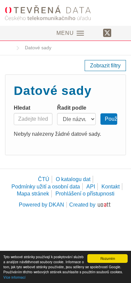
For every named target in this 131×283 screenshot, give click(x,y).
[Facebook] (95, 32)
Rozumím (107, 258)
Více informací (14, 277)
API (90, 186)
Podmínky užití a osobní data (45, 186)
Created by (82, 205)
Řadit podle (71, 108)
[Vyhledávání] (120, 32)
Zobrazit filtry (105, 65)
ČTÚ (43, 179)
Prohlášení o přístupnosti (85, 193)
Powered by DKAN (41, 205)
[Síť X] (107, 33)
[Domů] (65, 12)
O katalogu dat (73, 179)
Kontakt (110, 186)
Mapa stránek (33, 193)
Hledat (22, 108)
